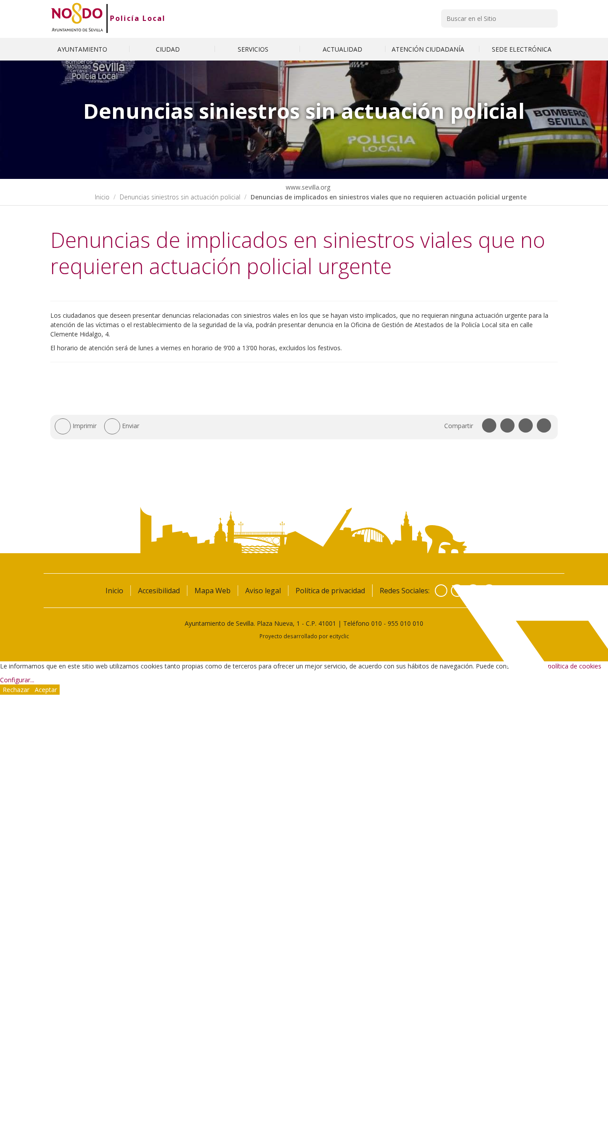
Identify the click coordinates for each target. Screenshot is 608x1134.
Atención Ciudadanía (429, 49)
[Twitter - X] (457, 590)
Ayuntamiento (83, 49)
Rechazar (16, 689)
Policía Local (138, 18)
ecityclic (339, 636)
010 (376, 623)
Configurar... (17, 680)
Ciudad (169, 49)
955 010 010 (405, 623)
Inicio (102, 197)
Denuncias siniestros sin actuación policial (180, 197)
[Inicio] (77, 18)
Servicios (254, 49)
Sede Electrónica (521, 49)
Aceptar (46, 689)
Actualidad (342, 49)
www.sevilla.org (307, 187)
